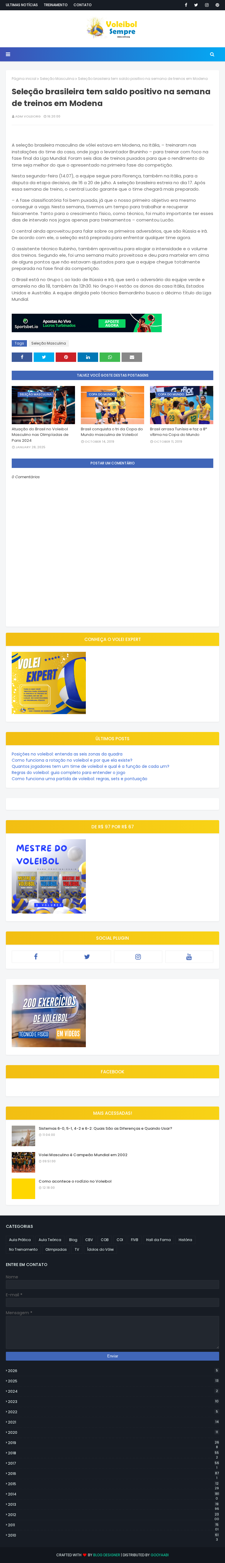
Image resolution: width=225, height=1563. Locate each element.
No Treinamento (23, 1249)
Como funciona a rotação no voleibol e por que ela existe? (72, 760)
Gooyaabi (160, 1554)
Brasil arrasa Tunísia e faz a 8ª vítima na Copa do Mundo (178, 432)
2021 (113, 1422)
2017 (113, 1463)
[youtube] (189, 957)
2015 (113, 1484)
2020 (113, 1432)
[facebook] (186, 5)
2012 (113, 1515)
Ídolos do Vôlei (100, 1249)
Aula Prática (20, 1239)
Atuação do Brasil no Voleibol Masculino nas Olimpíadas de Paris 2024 (40, 434)
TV (77, 1249)
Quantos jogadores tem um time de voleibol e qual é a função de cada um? (90, 766)
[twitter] (196, 5)
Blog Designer (106, 1554)
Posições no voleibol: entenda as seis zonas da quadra (67, 754)
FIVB (134, 1239)
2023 (113, 1401)
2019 (113, 1443)
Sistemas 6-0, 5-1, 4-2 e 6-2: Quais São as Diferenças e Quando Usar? (105, 1128)
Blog (73, 1239)
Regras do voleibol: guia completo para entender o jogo (68, 772)
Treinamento (56, 4)
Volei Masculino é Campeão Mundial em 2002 (83, 1155)
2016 (113, 1474)
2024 (113, 1391)
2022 (113, 1412)
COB (105, 1239)
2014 (113, 1494)
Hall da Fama (158, 1239)
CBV (89, 1239)
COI (120, 1239)
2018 (113, 1453)
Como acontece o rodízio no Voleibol (75, 1181)
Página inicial (24, 78)
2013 (113, 1504)
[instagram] (207, 5)
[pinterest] (216, 5)
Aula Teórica (50, 1239)
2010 (113, 1535)
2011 (113, 1525)
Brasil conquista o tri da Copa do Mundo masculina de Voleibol (112, 432)
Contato (83, 4)
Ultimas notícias (22, 4)
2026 (113, 1371)
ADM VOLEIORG (28, 116)
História (185, 1239)
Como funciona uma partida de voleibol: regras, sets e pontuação (79, 779)
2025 (113, 1381)
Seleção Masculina (57, 78)
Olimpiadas (56, 1249)
